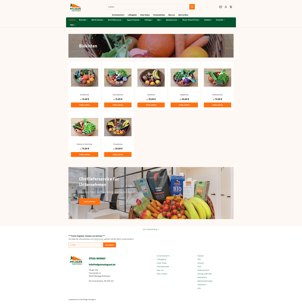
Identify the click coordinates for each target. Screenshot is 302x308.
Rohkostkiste (217, 94)
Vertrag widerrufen (204, 274)
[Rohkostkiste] (217, 77)
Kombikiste (84, 94)
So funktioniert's (163, 256)
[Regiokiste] (184, 77)
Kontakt (200, 256)
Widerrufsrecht (203, 270)
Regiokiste (184, 94)
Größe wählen (84, 105)
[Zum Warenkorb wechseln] (231, 7)
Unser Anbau (162, 263)
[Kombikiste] (84, 77)
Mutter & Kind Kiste (84, 144)
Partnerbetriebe (163, 266)
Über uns (160, 270)
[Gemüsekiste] (118, 77)
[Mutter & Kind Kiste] (84, 127)
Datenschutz (202, 277)
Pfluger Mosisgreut (89, 299)
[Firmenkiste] (118, 127)
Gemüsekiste (118, 94)
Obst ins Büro (162, 274)
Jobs (199, 288)
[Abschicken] (192, 6)
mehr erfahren (89, 201)
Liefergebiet (161, 259)
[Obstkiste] (151, 77)
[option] (151, 193)
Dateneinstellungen (205, 281)
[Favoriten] (220, 7)
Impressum (201, 284)
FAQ (199, 259)
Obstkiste (151, 94)
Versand (200, 263)
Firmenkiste (117, 144)
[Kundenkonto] (225, 7)
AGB (199, 266)
